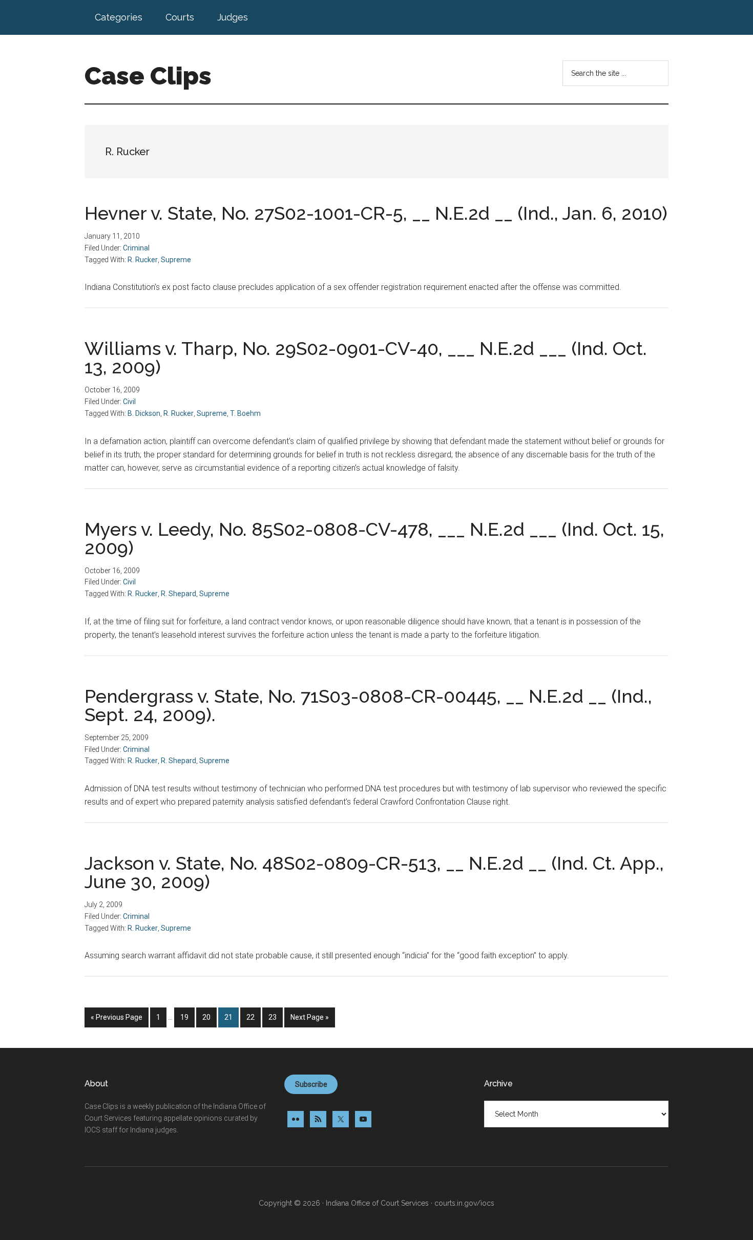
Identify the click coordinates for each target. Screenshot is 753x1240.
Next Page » (309, 1020)
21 (231, 1017)
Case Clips (148, 75)
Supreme (176, 260)
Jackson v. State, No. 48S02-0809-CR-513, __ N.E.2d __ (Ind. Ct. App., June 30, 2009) (374, 872)
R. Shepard (178, 594)
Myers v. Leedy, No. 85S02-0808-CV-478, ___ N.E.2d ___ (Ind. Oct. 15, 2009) (374, 538)
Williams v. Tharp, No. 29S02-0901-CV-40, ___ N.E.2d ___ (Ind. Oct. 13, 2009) (366, 357)
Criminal (136, 248)
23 (275, 1017)
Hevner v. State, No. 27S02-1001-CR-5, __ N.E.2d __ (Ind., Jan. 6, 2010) (376, 213)
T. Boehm (245, 413)
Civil (129, 401)
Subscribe (311, 1084)
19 (187, 1017)
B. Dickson (144, 413)
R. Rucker (143, 260)
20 (209, 1017)
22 (253, 1017)
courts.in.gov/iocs (464, 1203)
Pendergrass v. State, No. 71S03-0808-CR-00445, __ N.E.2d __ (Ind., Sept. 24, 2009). (368, 705)
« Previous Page (116, 1020)
